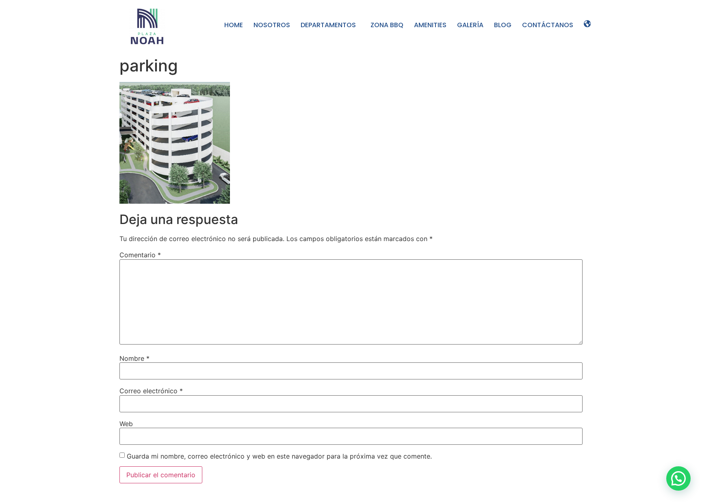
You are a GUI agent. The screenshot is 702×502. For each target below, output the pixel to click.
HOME (233, 25)
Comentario (140, 255)
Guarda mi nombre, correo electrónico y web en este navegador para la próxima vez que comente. (279, 456)
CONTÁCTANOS (547, 25)
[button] (678, 478)
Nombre (134, 358)
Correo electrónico (151, 391)
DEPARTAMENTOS (328, 25)
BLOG (502, 25)
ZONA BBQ (386, 25)
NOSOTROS (272, 25)
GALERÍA (470, 25)
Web (126, 423)
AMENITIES (430, 25)
